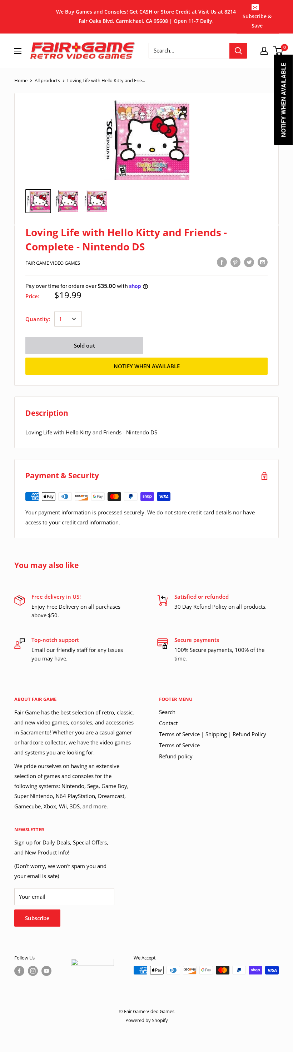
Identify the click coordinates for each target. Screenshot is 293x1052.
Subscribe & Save (257, 21)
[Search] (238, 51)
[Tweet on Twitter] (249, 261)
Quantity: (37, 319)
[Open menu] (17, 51)
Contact (168, 723)
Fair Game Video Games (52, 263)
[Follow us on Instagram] (33, 971)
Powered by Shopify (146, 1020)
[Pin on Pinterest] (235, 261)
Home (21, 80)
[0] (278, 50)
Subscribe (37, 918)
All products (47, 80)
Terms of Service (179, 745)
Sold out (84, 345)
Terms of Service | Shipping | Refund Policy (212, 734)
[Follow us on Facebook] (19, 971)
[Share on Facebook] (222, 261)
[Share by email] (263, 261)
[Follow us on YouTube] (46, 971)
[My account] (264, 51)
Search (167, 712)
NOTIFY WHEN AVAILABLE (147, 366)
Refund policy (176, 756)
